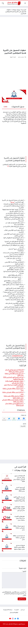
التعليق (24, 571)
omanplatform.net (17, 355)
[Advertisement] (14, 33)
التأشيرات (23, 426)
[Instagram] (13, 618)
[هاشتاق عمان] (14, 3)
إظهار (5, 106)
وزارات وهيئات (16, 9)
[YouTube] (10, 618)
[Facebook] (24, 418)
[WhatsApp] (14, 418)
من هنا (12, 202)
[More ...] (4, 418)
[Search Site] (3, 3)
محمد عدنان (21, 57)
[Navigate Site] (25, 3)
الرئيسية (23, 9)
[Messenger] (19, 418)
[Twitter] (9, 418)
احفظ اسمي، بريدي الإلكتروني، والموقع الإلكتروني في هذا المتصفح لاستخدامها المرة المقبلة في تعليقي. (14, 593)
